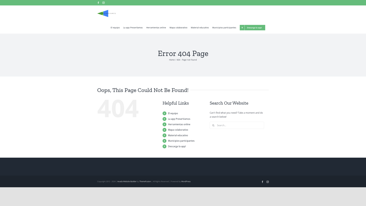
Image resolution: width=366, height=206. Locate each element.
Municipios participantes (181, 140)
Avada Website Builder (126, 181)
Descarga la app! (177, 146)
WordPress (186, 181)
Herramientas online (179, 124)
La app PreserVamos (179, 118)
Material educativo (178, 135)
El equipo (173, 113)
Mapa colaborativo (178, 129)
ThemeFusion (145, 181)
